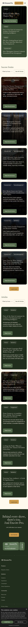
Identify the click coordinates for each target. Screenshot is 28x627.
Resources (3, 594)
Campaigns (4, 583)
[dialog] (14, 617)
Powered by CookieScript (14, 625)
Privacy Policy (4, 606)
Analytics (3, 578)
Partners (3, 597)
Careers (3, 600)
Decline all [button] (20, 622)
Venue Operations (5, 586)
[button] (25, 3)
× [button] (26, 609)
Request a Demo (5, 569)
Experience (4, 580)
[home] (7, 3)
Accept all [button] (7, 622)
